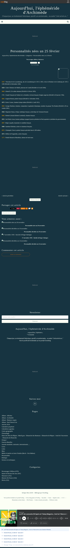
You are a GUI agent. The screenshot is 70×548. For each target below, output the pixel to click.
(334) (9, 478)
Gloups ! (4, 440)
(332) (5, 480)
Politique (4, 458)
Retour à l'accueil (35, 199)
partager (35, 523)
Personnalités (6, 455)
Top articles (44, 497)
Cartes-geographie (7, 431)
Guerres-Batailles (7, 442)
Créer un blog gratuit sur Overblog (33, 497)
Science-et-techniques (8, 460)
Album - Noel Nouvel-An (9, 422)
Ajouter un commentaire (15, 254)
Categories (29, 55)
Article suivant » (63, 196)
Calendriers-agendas (8, 429)
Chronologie (5, 433)
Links (3, 449)
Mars (3, 451)
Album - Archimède (8, 418)
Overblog (45, 493)
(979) (10, 471)
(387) (11, 473)
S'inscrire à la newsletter (9, 213)
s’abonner (24, 523)
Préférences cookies (54, 500)
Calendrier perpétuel (8, 427)
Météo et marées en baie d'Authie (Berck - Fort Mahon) (18, 453)
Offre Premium (30, 500)
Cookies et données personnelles (41, 500)
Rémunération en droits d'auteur (18, 500)
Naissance (41, 59)
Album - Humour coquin (9, 420)
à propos (44, 523)
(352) (7, 476)
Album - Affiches (7, 415)
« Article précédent (7, 196)
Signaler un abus (56, 497)
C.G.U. (63, 497)
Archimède (32, 340)
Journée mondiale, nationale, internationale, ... (16, 444)
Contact (49, 497)
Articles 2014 (6, 424)
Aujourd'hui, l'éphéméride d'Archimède (35, 10)
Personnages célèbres (32, 59)
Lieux (3, 446)
